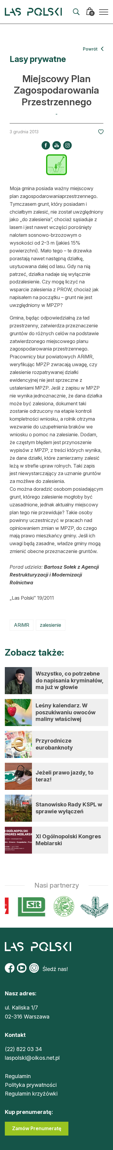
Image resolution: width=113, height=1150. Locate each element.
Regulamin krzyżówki (31, 1093)
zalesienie (50, 625)
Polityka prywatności (31, 1085)
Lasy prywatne (38, 59)
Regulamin (18, 1076)
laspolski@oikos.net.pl (32, 1058)
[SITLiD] (30, 906)
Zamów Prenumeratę (36, 1128)
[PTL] (93, 906)
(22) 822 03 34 (23, 1049)
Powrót (91, 48)
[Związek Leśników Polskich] (62, 906)
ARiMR (21, 625)
